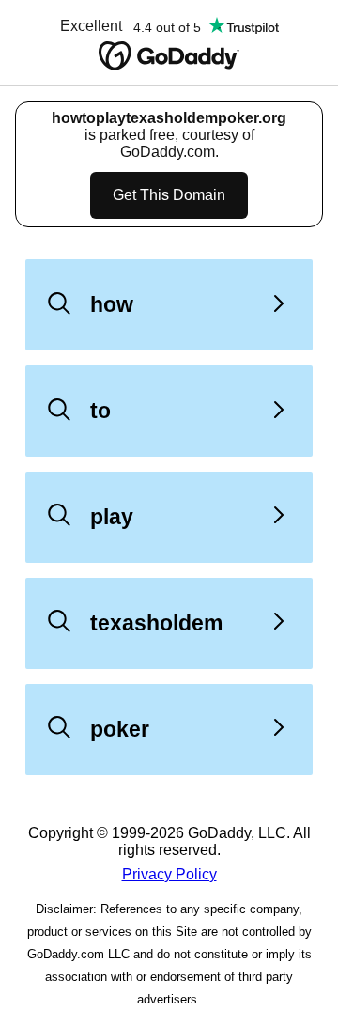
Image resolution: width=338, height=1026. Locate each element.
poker (119, 729)
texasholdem (156, 623)
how (111, 304)
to (100, 410)
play (111, 517)
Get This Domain (169, 195)
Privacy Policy (169, 874)
